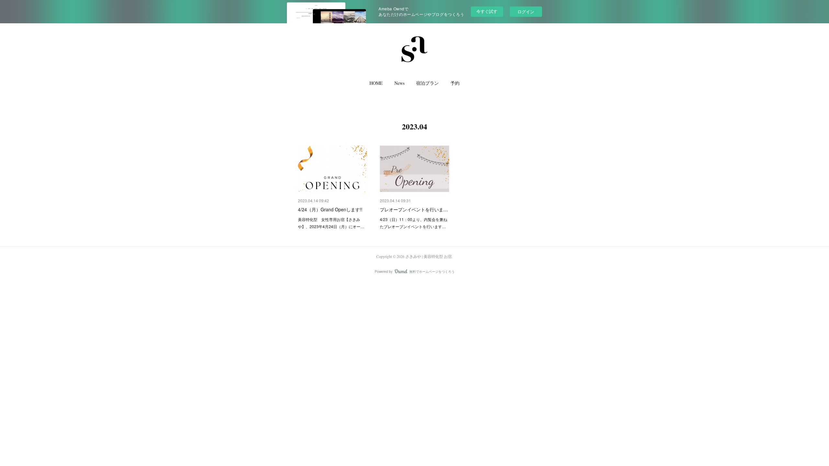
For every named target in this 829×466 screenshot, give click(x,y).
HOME (376, 83)
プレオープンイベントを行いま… (414, 209)
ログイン (525, 11)
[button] (376, 84)
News (399, 83)
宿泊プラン (427, 83)
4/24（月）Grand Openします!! (330, 209)
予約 (455, 83)
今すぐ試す (486, 11)
